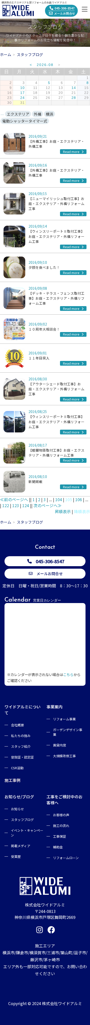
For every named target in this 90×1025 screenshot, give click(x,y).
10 (22, 88)
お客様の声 (61, 815)
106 (78, 499)
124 (25, 505)
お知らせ (17, 809)
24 (22, 98)
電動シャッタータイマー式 (24, 121)
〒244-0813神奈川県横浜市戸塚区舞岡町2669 (45, 914)
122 (5, 505)
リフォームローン (66, 857)
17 (22, 93)
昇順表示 (63, 511)
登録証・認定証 (22, 757)
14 (74, 88)
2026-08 (45, 65)
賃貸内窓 (59, 745)
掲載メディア (20, 845)
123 (15, 505)
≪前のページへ (14, 499)
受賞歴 (16, 856)
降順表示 (82, 511)
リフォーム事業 (64, 719)
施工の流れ (61, 825)
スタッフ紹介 (20, 746)
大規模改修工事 (64, 755)
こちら (68, 674)
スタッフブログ (22, 819)
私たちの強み (20, 735)
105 (68, 499)
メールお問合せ (64, 13)
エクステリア (18, 114)
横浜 (49, 114)
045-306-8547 (64, 8)
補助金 (58, 847)
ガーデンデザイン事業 (67, 732)
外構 (37, 114)
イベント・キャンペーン (27, 832)
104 (58, 499)
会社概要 (17, 725)
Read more (71, 151)
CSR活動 (17, 767)
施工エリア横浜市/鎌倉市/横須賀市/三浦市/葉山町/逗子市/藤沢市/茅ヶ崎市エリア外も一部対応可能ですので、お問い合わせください (45, 959)
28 (74, 98)
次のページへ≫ (48, 505)
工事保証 (59, 836)
